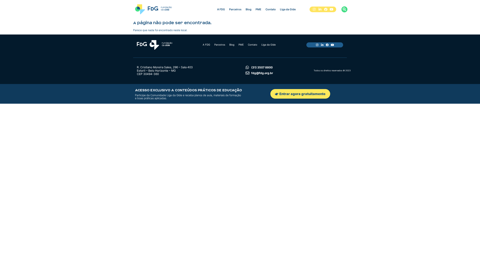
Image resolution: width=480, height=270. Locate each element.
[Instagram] (314, 9)
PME (258, 9)
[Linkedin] (320, 9)
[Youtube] (331, 9)
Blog (248, 9)
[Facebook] (326, 9)
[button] (344, 9)
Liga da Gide (288, 9)
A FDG (221, 9)
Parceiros (235, 9)
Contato (271, 9)
